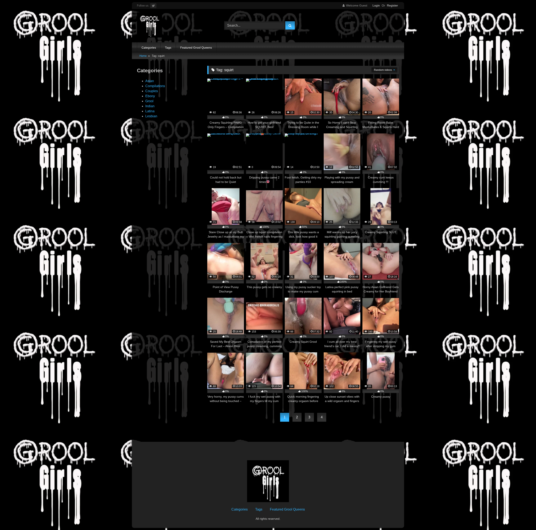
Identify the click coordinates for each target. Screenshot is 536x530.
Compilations (155, 86)
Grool (149, 101)
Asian (149, 81)
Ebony (150, 96)
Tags (168, 47)
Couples (151, 91)
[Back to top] (523, 517)
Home (143, 55)
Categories (149, 47)
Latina (150, 111)
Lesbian (151, 116)
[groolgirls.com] (149, 25)
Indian (150, 106)
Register (392, 5)
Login (376, 5)
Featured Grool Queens (196, 47)
